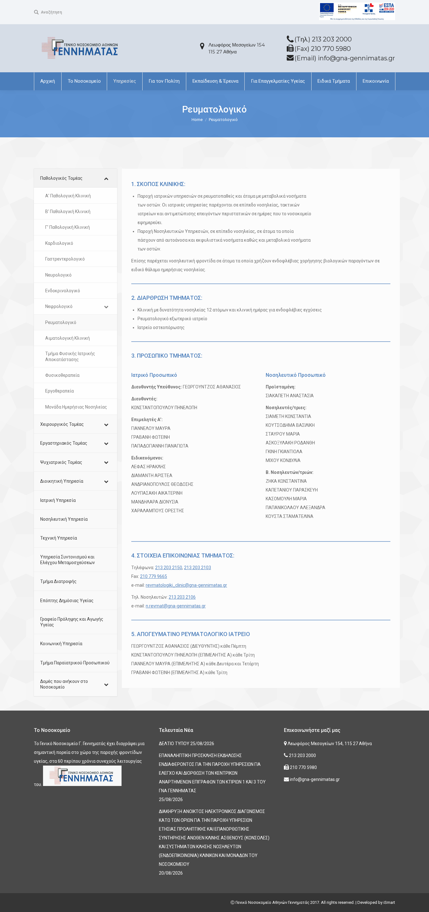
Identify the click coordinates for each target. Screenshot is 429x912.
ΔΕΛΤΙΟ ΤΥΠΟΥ (174, 743)
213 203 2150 (168, 567)
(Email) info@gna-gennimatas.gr (345, 58)
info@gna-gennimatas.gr (314, 779)
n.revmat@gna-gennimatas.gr (176, 605)
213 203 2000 (302, 755)
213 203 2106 (182, 597)
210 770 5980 (303, 767)
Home (197, 119)
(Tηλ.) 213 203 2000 (323, 39)
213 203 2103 (197, 567)
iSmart (389, 902)
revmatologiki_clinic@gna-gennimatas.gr (186, 585)
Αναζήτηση (51, 12)
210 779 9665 (153, 576)
